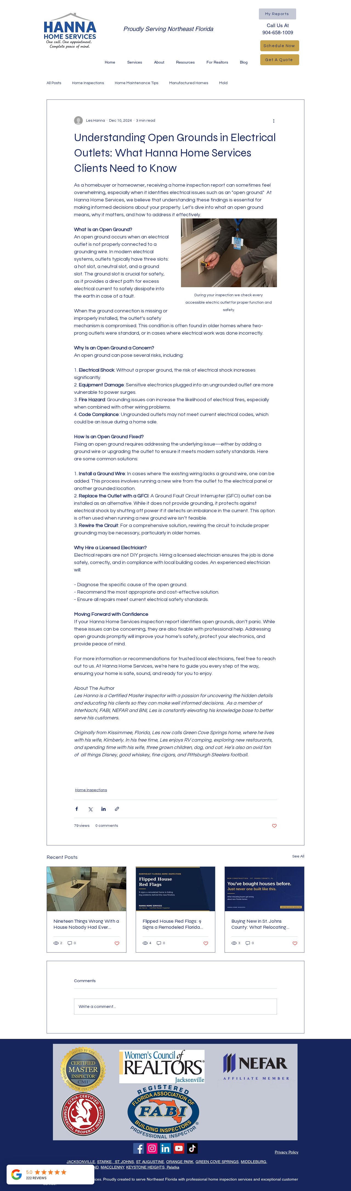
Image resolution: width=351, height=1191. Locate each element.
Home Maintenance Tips (136, 83)
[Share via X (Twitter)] (90, 808)
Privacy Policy (286, 1152)
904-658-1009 (277, 32)
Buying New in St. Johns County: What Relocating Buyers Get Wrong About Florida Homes (258, 924)
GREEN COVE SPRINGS (217, 1161)
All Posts (54, 83)
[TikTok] (192, 1148)
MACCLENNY (112, 1167)
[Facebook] (138, 1148)
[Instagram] (152, 1148)
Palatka (172, 1167)
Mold (223, 83)
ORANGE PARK (179, 1161)
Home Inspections (88, 83)
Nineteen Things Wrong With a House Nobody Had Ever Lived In (86, 924)
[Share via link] (117, 808)
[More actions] (273, 120)
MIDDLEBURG (253, 1161)
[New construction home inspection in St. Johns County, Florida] (264, 889)
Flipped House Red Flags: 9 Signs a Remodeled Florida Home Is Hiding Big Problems (174, 924)
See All (298, 856)
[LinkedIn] (165, 1148)
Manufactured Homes (188, 83)
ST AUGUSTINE (150, 1161)
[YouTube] (179, 1148)
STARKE (104, 1161)
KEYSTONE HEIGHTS (145, 1167)
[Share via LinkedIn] (103, 808)
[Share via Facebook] (76, 808)
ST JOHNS (123, 1161)
